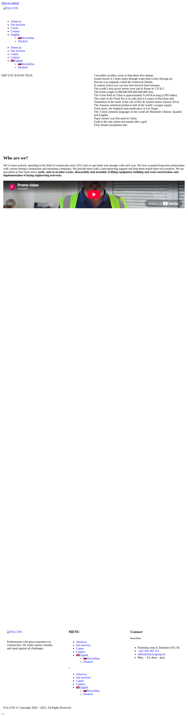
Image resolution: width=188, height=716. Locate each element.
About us (16, 21)
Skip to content (10, 3)
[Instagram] (11, 661)
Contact (15, 31)
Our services (18, 24)
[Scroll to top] (2, 713)
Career (14, 28)
